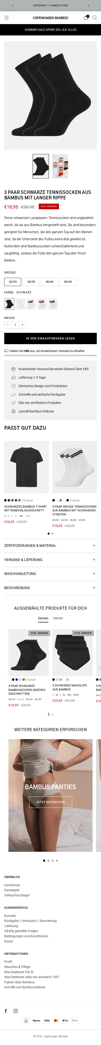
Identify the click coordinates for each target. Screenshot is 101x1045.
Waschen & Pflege (17, 967)
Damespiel (11, 890)
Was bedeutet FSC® (18, 972)
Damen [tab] (43, 618)
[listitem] (51, 5)
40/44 (49, 281)
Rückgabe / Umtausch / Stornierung (30, 921)
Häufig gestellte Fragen (21, 931)
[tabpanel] (50, 673)
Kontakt (10, 916)
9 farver (75, 500)
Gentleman (12, 885)
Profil (8, 962)
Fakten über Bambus (19, 982)
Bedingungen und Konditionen (26, 936)
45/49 (68, 281)
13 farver (27, 500)
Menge (9, 318)
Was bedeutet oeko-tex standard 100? (31, 977)
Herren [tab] (58, 618)
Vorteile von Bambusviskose (24, 987)
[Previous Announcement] (13, 6)
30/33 (13, 281)
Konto (8, 941)
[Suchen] (94, 17)
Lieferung (11, 926)
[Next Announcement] (88, 6)
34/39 (31, 281)
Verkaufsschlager (17, 895)
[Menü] (6, 17)
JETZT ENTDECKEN (50, 802)
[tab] (49, 534)
